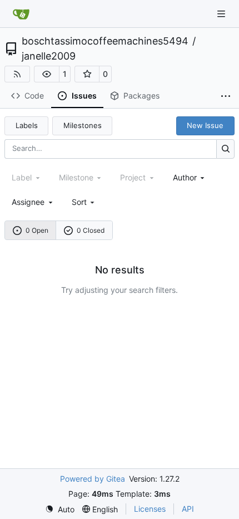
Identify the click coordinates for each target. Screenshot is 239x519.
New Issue (205, 125)
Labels (27, 125)
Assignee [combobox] (28, 202)
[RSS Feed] (17, 74)
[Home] (21, 14)
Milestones (82, 125)
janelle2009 (49, 56)
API (188, 508)
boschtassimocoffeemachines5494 (105, 41)
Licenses (150, 508)
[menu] (84, 202)
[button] (46, 74)
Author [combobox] (185, 177)
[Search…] (225, 149)
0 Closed (90, 230)
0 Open (37, 230)
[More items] (226, 96)
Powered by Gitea (92, 478)
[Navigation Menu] (222, 13)
